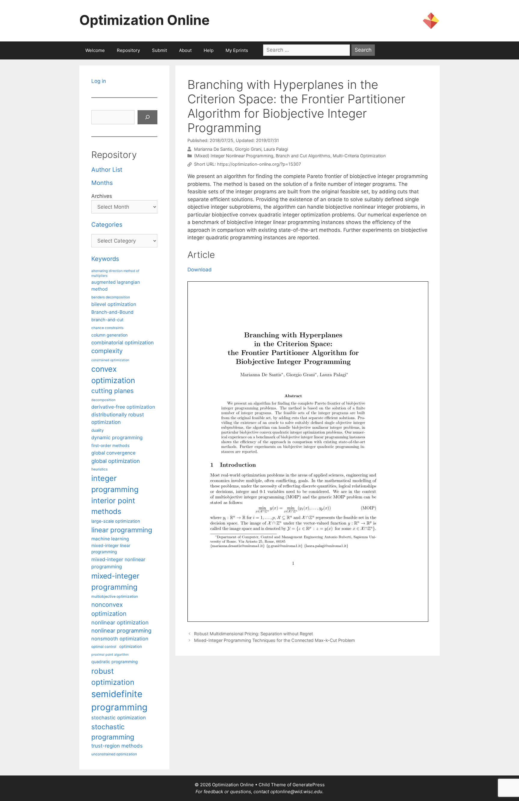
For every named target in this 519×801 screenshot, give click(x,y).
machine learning (110, 539)
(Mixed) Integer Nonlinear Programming (233, 155)
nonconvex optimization (108, 609)
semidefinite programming (119, 700)
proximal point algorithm (110, 655)
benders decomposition (110, 297)
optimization (130, 646)
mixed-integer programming (115, 581)
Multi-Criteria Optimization (359, 155)
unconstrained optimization (114, 754)
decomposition (103, 400)
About (185, 50)
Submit (159, 50)
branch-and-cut (107, 319)
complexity (107, 351)
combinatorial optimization (122, 343)
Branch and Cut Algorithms (303, 155)
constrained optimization (110, 360)
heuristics (99, 469)
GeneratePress (309, 784)
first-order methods (110, 445)
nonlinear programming (121, 630)
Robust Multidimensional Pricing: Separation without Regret (253, 633)
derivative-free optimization (123, 407)
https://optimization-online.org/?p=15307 (259, 164)
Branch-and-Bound (112, 312)
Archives (101, 196)
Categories (106, 224)
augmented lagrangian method (115, 285)
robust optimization (112, 676)
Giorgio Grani (248, 149)
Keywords (105, 258)
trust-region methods (117, 746)
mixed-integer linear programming (110, 548)
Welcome (95, 50)
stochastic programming (112, 732)
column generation (109, 334)
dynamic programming (117, 437)
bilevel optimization (113, 304)
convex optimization (113, 374)
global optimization (115, 461)
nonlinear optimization (120, 622)
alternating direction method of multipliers (115, 273)
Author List (106, 169)
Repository (128, 50)
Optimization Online (144, 20)
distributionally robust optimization (117, 418)
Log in (98, 81)
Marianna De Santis (213, 149)
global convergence (113, 453)
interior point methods (113, 506)
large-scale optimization (115, 521)
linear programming (121, 530)
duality (97, 430)
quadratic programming (114, 661)
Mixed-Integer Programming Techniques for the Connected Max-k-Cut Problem (274, 640)
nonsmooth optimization (119, 639)
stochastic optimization (118, 718)
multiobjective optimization (114, 596)
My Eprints (237, 50)
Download (199, 270)
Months (102, 182)
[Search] (147, 117)
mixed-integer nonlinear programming (118, 563)
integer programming (114, 484)
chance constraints (107, 328)
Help (209, 50)
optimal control (103, 646)
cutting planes (112, 390)
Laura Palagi (276, 149)
